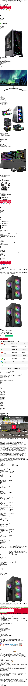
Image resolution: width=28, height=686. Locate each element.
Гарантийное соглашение (6, 635)
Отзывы (2, 638)
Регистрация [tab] (3, 249)
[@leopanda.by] (9, 10)
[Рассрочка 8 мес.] (20, 645)
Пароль (2, 234)
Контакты (2, 3)
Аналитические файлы (5, 676)
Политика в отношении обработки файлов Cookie (11, 640)
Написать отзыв (3, 573)
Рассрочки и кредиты (18, 0)
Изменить (2, 241)
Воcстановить (3, 257)
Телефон (2, 236)
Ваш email (2, 251)
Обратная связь (16, 1)
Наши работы (9, 1)
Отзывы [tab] (2, 414)
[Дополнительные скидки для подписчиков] (1, 645)
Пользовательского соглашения (20, 613)
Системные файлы (4, 663)
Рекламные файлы (4, 670)
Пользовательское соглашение (7, 642)
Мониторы (2, 627)
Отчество (2, 240)
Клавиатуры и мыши (5, 629)
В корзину (2, 335)
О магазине (22, 1)
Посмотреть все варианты (14, 368)
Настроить (7, 660)
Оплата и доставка (4, 633)
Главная (2, 266)
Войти (1, 254)
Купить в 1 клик (9, 335)
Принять (12, 660)
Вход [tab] (1, 247)
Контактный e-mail (4, 235)
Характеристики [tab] (4, 413)
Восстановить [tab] (3, 250)
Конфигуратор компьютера (6, 0)
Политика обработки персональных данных (10, 639)
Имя (1, 239)
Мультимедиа (3, 630)
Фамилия (2, 237)
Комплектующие (4, 628)
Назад (1, 685)
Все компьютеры (4, 625)
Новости (2, 641)
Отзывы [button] (2, 568)
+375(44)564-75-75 (5, 8)
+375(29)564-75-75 (5, 7)
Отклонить (2, 660)
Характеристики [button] (4, 415)
